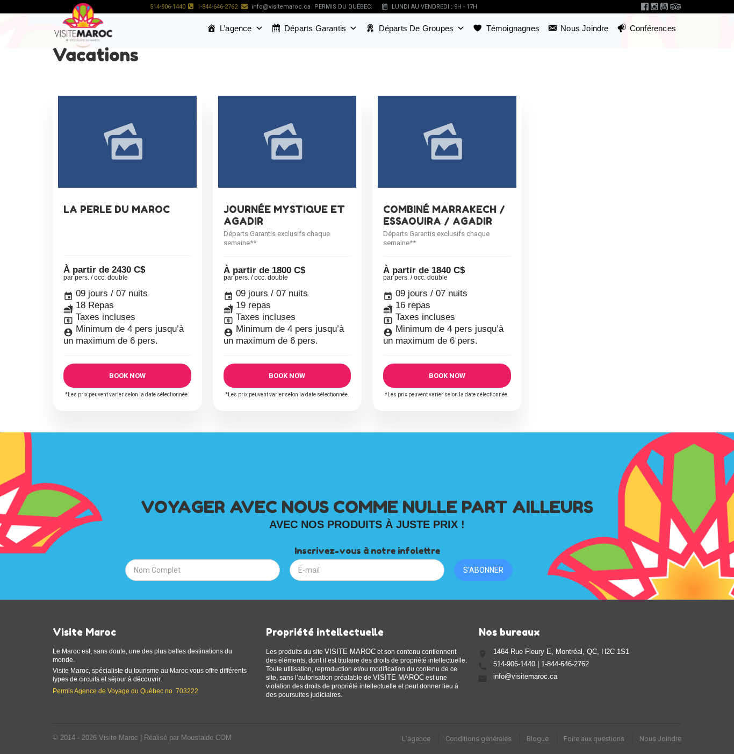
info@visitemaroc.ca (281, 6)
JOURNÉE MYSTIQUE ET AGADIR (284, 215)
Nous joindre (584, 28)
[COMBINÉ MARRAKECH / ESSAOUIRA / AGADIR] (447, 142)
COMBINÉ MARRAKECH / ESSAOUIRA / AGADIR (444, 215)
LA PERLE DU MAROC (116, 209)
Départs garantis (315, 28)
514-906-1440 (167, 6)
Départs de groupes (416, 28)
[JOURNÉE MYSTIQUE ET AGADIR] (287, 142)
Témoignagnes (512, 28)
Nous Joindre (660, 739)
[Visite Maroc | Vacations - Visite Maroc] (83, 25)
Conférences (653, 28)
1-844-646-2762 (217, 6)
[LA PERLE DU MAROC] (127, 142)
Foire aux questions (594, 739)
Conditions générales (478, 739)
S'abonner (483, 570)
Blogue (538, 739)
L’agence (236, 28)
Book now (127, 376)
